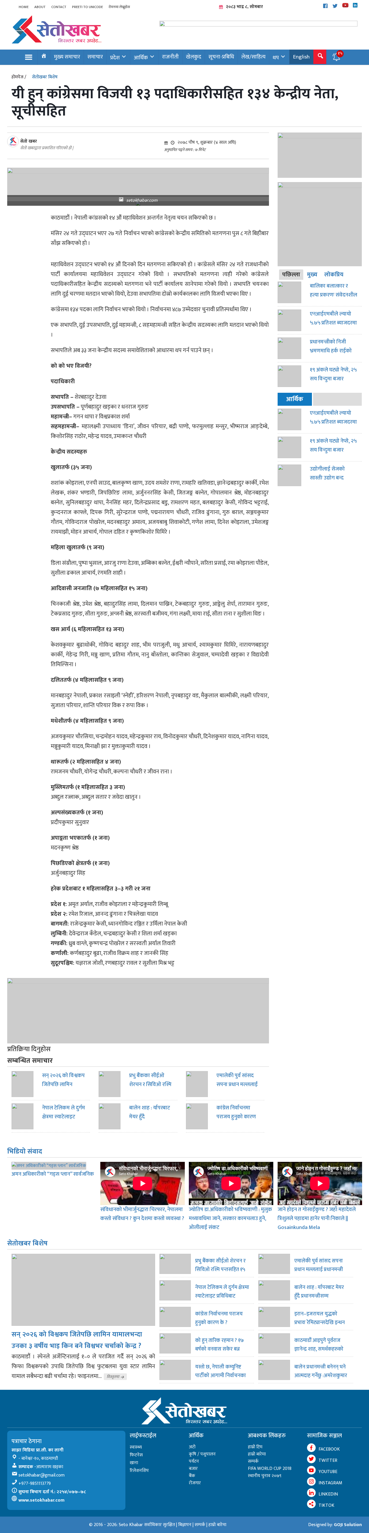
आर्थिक (141, 57)
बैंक (192, 1476)
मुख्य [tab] (312, 275)
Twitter (328, 1460)
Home (24, 7)
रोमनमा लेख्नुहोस (119, 7)
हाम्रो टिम (255, 1447)
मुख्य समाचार (67, 56)
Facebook (329, 1449)
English (301, 56)
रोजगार (195, 1483)
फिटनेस (136, 1455)
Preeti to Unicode (87, 7)
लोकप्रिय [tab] (333, 275)
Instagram (330, 1483)
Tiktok (326, 1505)
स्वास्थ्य (136, 1447)
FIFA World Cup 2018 (269, 1468)
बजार (193, 1468)
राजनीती (170, 56)
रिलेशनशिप (139, 1471)
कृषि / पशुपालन (202, 1454)
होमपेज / (19, 77)
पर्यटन (194, 1461)
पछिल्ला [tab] (291, 275)
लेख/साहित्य (253, 56)
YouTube (328, 1472)
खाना (134, 1463)
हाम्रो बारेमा (257, 1454)
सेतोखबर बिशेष (45, 77)
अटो (192, 1447)
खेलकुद (193, 56)
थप (276, 57)
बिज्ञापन (184, 1525)
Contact (58, 7)
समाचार (95, 56)
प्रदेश (115, 57)
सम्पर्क (253, 1461)
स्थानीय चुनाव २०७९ (264, 1476)
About (40, 7)
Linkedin (328, 1494)
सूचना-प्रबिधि (221, 56)
